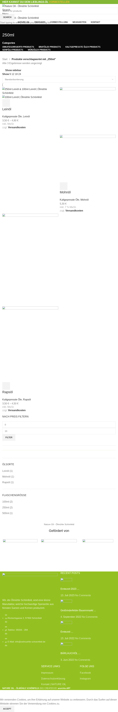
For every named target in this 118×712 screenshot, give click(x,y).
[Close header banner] (4, 694)
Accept (7, 709)
